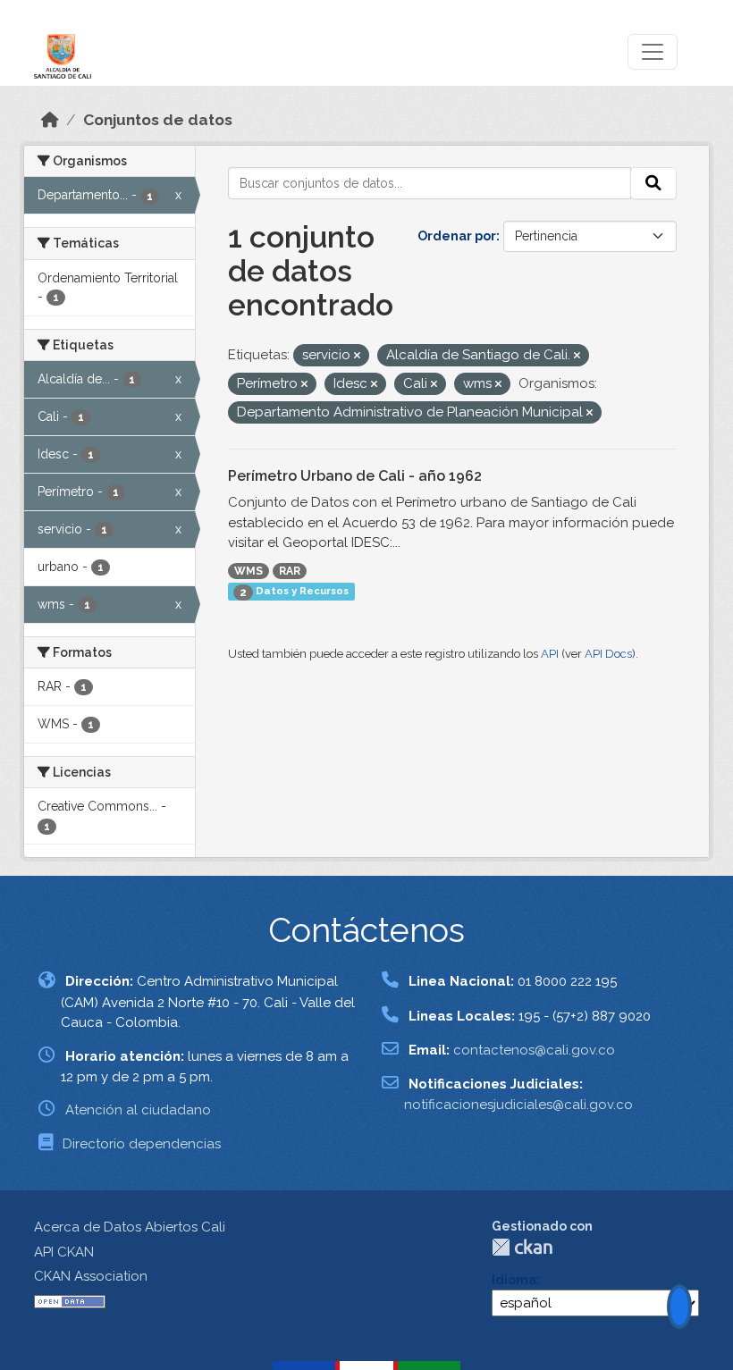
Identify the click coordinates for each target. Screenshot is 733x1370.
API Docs (608, 653)
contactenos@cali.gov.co (534, 1050)
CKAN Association (90, 1276)
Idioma (514, 1280)
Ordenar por (456, 236)
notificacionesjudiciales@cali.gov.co (518, 1105)
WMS (248, 571)
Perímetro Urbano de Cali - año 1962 (355, 475)
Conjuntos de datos (157, 120)
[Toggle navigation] (653, 52)
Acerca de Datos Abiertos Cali (129, 1227)
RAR (289, 571)
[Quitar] (357, 356)
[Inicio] (50, 120)
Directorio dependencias (142, 1144)
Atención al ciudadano (138, 1110)
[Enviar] (653, 183)
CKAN (522, 1247)
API (550, 653)
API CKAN (64, 1252)
